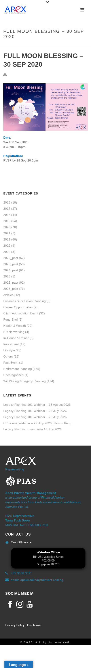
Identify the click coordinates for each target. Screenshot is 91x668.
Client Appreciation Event (20, 313)
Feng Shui (10, 319)
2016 (6, 202)
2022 (6, 245)
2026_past (10, 288)
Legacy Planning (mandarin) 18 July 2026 (32, 429)
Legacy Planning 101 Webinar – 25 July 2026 (35, 417)
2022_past (10, 258)
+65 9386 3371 (21, 573)
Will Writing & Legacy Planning (24, 381)
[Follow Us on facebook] (10, 604)
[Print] (7, 74)
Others (8, 356)
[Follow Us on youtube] (29, 604)
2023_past (10, 264)
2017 (6, 208)
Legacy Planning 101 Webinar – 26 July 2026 (35, 411)
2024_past (10, 270)
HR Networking (13, 332)
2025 (6, 276)
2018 (6, 215)
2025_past (10, 282)
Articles (8, 295)
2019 (6, 221)
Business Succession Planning (24, 301)
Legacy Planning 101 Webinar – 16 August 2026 (37, 404)
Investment (11, 344)
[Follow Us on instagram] (19, 604)
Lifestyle (9, 350)
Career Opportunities (18, 307)
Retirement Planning (17, 369)
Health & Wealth (14, 325)
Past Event (10, 362)
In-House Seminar (16, 338)
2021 (6, 233)
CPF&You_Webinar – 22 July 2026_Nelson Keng (37, 423)
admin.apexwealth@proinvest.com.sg (37, 580)
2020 (6, 227)
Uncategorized (13, 375)
